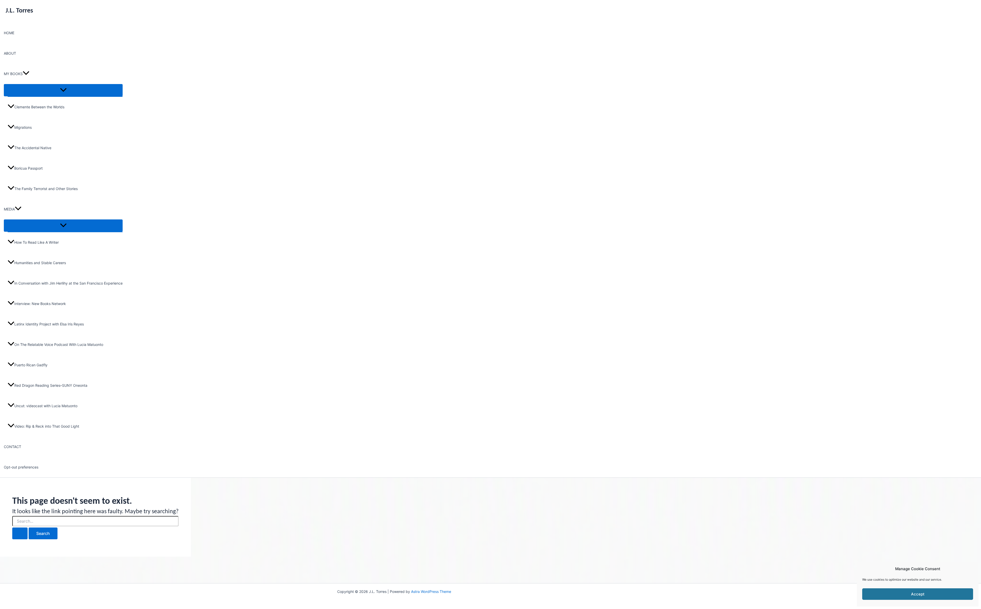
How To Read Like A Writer (36, 242)
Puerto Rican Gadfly (31, 365)
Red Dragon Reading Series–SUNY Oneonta (50, 385)
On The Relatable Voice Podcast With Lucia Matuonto (58, 344)
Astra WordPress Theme (431, 591)
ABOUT (10, 53)
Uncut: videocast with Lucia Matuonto (45, 406)
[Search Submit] (20, 533)
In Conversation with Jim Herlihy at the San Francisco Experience (68, 283)
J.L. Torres (19, 10)
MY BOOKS (13, 74)
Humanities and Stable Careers (40, 263)
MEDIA (9, 209)
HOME (9, 33)
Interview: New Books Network (40, 303)
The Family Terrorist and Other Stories (46, 188)
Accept (918, 594)
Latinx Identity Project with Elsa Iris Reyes (49, 324)
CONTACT (12, 446)
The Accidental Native (32, 148)
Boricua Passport (28, 168)
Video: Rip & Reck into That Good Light (46, 426)
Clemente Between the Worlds (39, 107)
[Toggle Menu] (63, 90)
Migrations (23, 127)
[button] (26, 74)
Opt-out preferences (21, 467)
